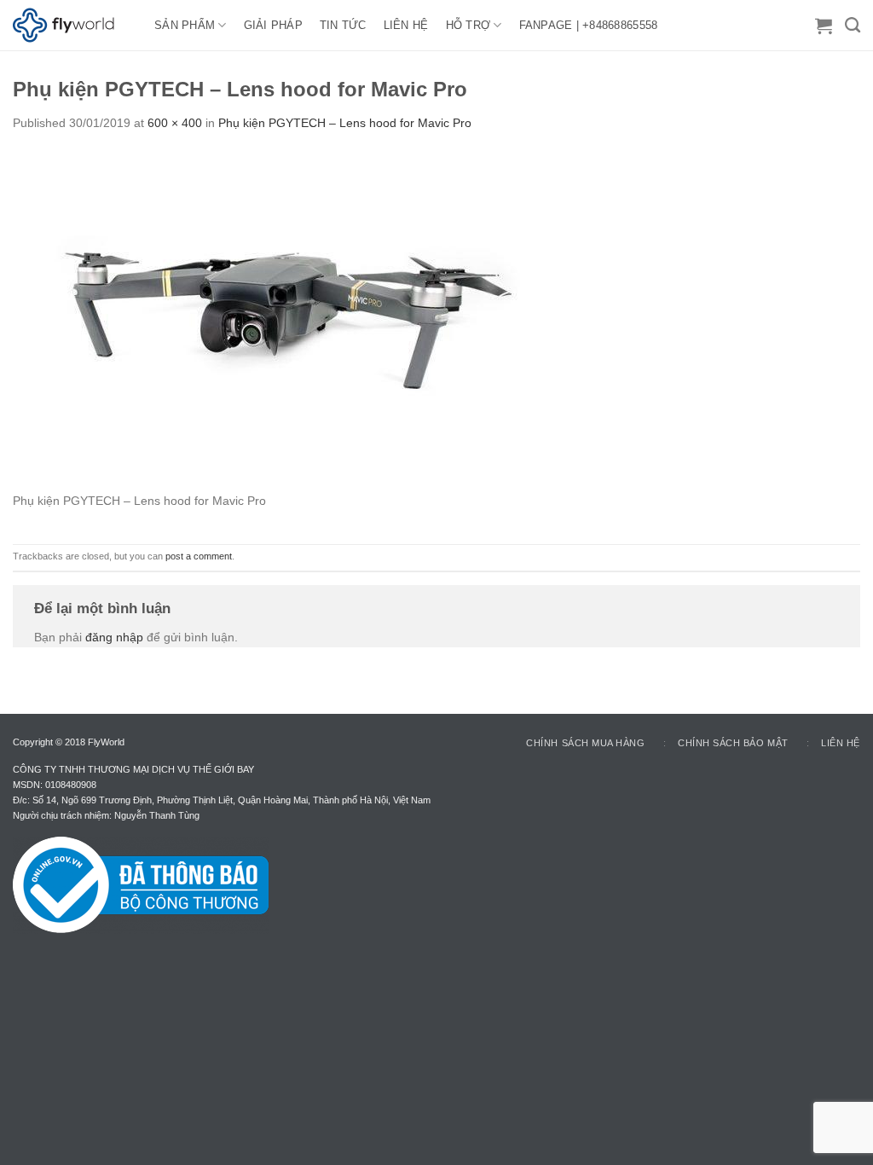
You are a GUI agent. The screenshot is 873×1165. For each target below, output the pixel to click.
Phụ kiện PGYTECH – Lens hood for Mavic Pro (344, 123)
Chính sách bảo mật (733, 743)
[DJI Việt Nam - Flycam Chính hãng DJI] (71, 25)
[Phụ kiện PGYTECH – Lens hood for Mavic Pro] (268, 320)
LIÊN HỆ (406, 25)
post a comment (198, 556)
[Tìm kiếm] (852, 25)
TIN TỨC (343, 25)
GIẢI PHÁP (273, 25)
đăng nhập (114, 637)
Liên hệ (840, 743)
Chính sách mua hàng (585, 743)
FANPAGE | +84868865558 (588, 25)
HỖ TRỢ (468, 25)
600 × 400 (174, 123)
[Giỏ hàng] (823, 25)
